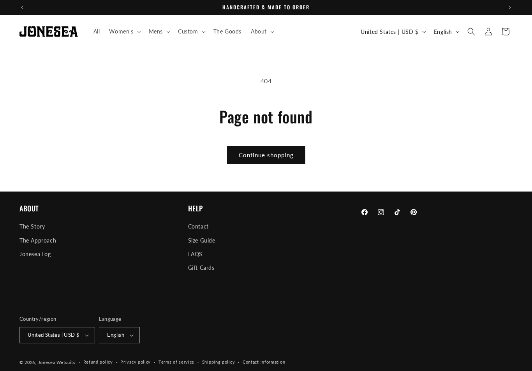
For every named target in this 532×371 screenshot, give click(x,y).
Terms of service (176, 361)
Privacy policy (135, 361)
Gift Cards (201, 267)
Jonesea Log (35, 254)
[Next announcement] (509, 7)
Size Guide (201, 240)
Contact (198, 226)
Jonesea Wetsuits (57, 362)
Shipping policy (218, 361)
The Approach (37, 240)
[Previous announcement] (22, 7)
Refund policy (98, 361)
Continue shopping (266, 154)
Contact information (264, 361)
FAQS (195, 254)
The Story (32, 226)
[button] (124, 31)
